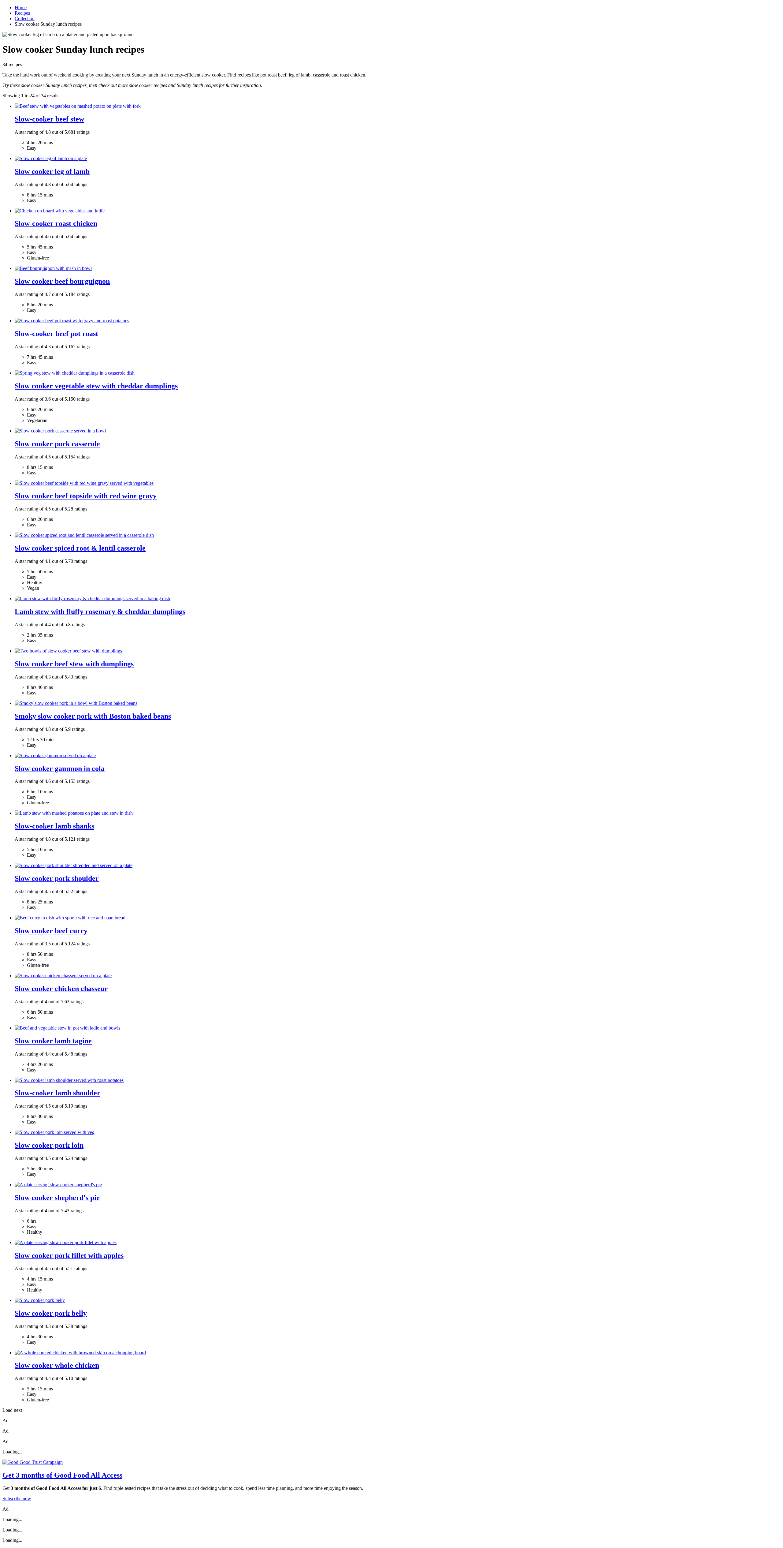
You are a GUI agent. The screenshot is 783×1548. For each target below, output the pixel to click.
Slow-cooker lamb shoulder (57, 1093)
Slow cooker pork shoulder (57, 878)
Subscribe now (16, 1498)
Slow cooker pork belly (51, 1313)
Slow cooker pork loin (49, 1145)
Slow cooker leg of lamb (52, 171)
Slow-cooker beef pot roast (56, 334)
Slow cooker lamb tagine (53, 1041)
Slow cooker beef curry (51, 931)
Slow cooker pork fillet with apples (69, 1255)
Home (21, 7)
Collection (25, 18)
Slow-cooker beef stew (49, 119)
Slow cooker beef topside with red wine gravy (86, 496)
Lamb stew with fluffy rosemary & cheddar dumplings (100, 611)
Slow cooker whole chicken (57, 1365)
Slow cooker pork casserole (57, 444)
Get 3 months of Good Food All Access (62, 1475)
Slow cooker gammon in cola (60, 768)
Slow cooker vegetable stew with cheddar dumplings (96, 386)
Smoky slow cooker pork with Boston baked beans (93, 716)
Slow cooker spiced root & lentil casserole (80, 548)
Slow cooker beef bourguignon (62, 281)
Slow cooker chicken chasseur (61, 989)
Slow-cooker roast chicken (56, 223)
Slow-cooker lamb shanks (54, 826)
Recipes (22, 13)
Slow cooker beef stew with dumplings (74, 664)
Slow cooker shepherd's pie (57, 1198)
